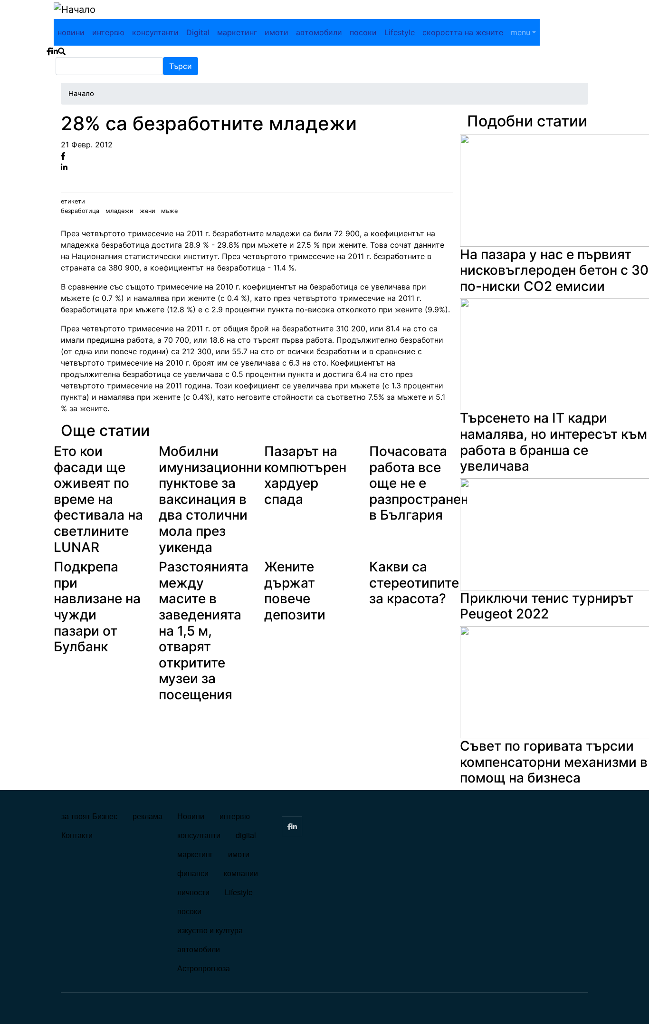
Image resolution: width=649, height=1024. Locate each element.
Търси (180, 66)
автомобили (319, 32)
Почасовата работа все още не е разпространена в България (422, 483)
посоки (363, 32)
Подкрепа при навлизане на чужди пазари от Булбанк (97, 607)
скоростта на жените (462, 32)
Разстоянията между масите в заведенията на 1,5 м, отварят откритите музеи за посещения (203, 631)
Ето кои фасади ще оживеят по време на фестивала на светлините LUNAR (98, 499)
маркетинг (237, 32)
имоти (276, 32)
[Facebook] (63, 156)
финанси (193, 873)
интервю (108, 32)
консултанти (155, 32)
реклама (147, 816)
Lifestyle (399, 32)
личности (193, 892)
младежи (119, 210)
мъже (169, 210)
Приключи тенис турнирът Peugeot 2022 (546, 606)
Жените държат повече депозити (294, 591)
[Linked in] (64, 167)
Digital (198, 32)
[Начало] (74, 9)
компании (241, 873)
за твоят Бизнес (89, 816)
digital (246, 835)
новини (71, 32)
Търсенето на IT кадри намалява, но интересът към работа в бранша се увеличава (553, 442)
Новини (190, 816)
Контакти (77, 835)
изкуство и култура (210, 930)
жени (147, 210)
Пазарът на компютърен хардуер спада (305, 475)
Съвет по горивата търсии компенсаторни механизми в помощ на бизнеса (554, 762)
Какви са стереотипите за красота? (414, 583)
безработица (80, 210)
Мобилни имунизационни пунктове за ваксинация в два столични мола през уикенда (210, 499)
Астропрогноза (203, 968)
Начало (81, 93)
